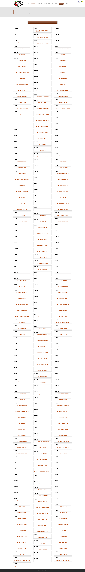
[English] (78, 1)
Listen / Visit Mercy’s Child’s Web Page (22, 13)
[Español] (82, 1)
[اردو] (81, 1)
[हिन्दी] (80, 1)
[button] (70, 4)
